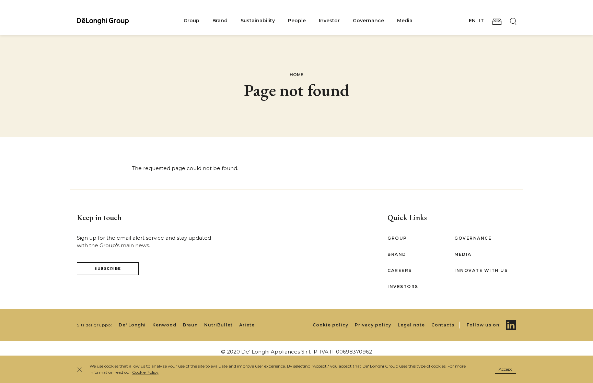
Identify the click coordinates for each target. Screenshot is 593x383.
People (297, 20)
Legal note (411, 324)
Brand (220, 20)
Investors (402, 286)
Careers (399, 270)
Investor (329, 20)
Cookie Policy (145, 372)
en (472, 20)
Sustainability (258, 20)
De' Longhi (132, 324)
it (481, 20)
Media (404, 20)
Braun (190, 324)
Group (191, 20)
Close (81, 369)
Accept (505, 369)
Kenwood (164, 324)
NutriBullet (218, 324)
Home (296, 74)
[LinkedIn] (511, 320)
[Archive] (496, 21)
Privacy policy (373, 324)
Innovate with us (481, 270)
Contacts (442, 324)
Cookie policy (330, 324)
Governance (368, 20)
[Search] (513, 21)
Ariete (247, 324)
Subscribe (107, 268)
